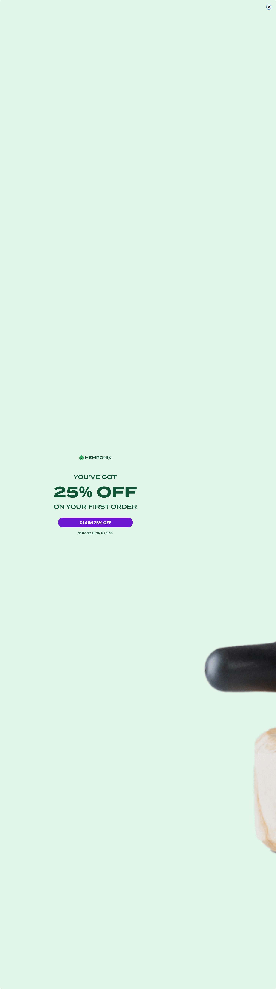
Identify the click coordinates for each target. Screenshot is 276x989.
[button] (95, 522)
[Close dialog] (269, 7)
